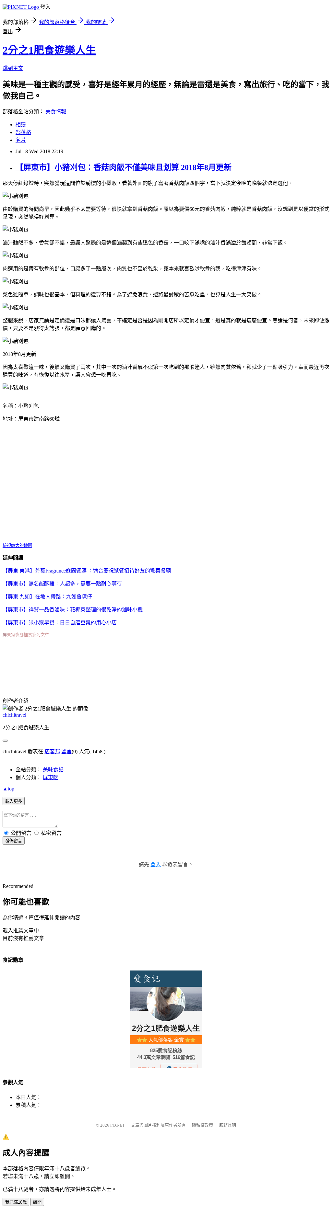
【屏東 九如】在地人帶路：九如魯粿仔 (47, 596)
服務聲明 (227, 1125)
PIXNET (117, 1125)
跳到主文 (13, 68)
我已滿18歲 (16, 1202)
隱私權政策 (202, 1125)
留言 (66, 751)
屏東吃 (50, 777)
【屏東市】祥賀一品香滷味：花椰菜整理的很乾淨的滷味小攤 (73, 609)
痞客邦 (52, 751)
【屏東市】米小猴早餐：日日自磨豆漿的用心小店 (60, 622)
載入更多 (13, 801)
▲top (8, 788)
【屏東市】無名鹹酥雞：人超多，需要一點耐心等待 (62, 583)
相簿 (21, 124)
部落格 (23, 132)
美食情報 (55, 111)
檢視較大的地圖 (17, 545)
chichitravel (14, 715)
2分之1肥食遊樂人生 (49, 50)
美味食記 (53, 769)
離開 (37, 1202)
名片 (21, 140)
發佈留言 (13, 840)
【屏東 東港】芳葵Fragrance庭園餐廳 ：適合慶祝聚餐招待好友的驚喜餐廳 (87, 570)
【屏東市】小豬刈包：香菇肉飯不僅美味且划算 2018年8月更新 (123, 167)
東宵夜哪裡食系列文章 (28, 634)
